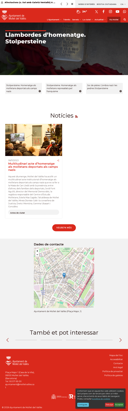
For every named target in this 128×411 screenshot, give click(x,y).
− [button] (37, 254)
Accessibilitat (116, 359)
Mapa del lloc (116, 355)
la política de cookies (101, 399)
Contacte (118, 363)
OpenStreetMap (80, 307)
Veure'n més (64, 228)
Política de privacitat (112, 371)
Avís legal (118, 367)
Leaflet (70, 307)
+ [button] (37, 251)
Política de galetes (113, 375)
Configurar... (83, 404)
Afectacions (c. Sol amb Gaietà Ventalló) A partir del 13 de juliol (30, 2)
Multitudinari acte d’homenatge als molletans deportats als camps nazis (33, 167)
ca (122, 4)
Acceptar (119, 404)
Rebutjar (109, 404)
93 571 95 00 (15, 381)
